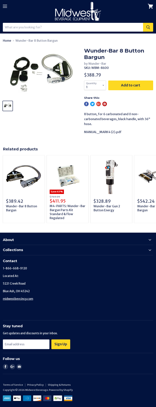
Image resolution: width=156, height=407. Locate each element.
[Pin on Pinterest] (104, 104)
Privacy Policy (35, 384)
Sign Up (60, 344)
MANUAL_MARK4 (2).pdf (103, 132)
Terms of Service (13, 384)
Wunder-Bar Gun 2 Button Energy (106, 208)
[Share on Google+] (98, 104)
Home (7, 40)
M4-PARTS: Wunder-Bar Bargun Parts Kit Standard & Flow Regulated (67, 212)
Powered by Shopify (61, 390)
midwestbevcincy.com (18, 299)
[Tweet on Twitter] (92, 104)
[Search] (148, 27)
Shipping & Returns (59, 384)
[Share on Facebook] (86, 104)
